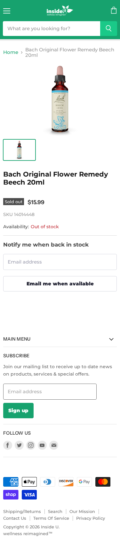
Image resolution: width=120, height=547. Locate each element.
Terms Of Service (51, 518)
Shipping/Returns (22, 511)
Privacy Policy (90, 518)
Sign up (18, 410)
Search (55, 511)
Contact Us (14, 518)
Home (10, 52)
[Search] (108, 28)
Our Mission (82, 511)
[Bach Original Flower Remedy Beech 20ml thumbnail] (19, 150)
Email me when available (60, 284)
